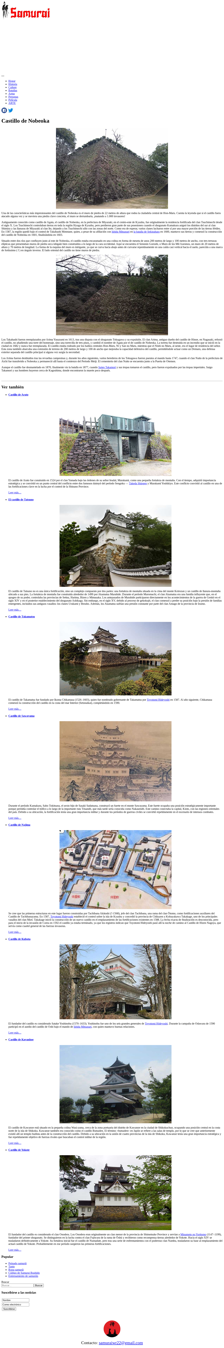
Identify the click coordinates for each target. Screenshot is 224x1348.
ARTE (12, 103)
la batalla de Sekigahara (147, 231)
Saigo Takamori (107, 367)
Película (12, 99)
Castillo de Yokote (19, 1149)
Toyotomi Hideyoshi (158, 699)
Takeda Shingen (138, 483)
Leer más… (14, 492)
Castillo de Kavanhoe (21, 1039)
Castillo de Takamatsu (21, 616)
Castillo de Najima (19, 824)
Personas (13, 96)
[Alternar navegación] (2, 75)
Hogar (11, 80)
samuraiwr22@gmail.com (121, 1342)
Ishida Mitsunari (121, 231)
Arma (11, 93)
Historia (12, 84)
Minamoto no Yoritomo (193, 1234)
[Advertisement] (112, 47)
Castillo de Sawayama (21, 715)
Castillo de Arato (18, 394)
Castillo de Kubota (19, 938)
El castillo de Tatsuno (21, 499)
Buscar (5, 1281)
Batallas (12, 90)
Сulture (12, 87)
